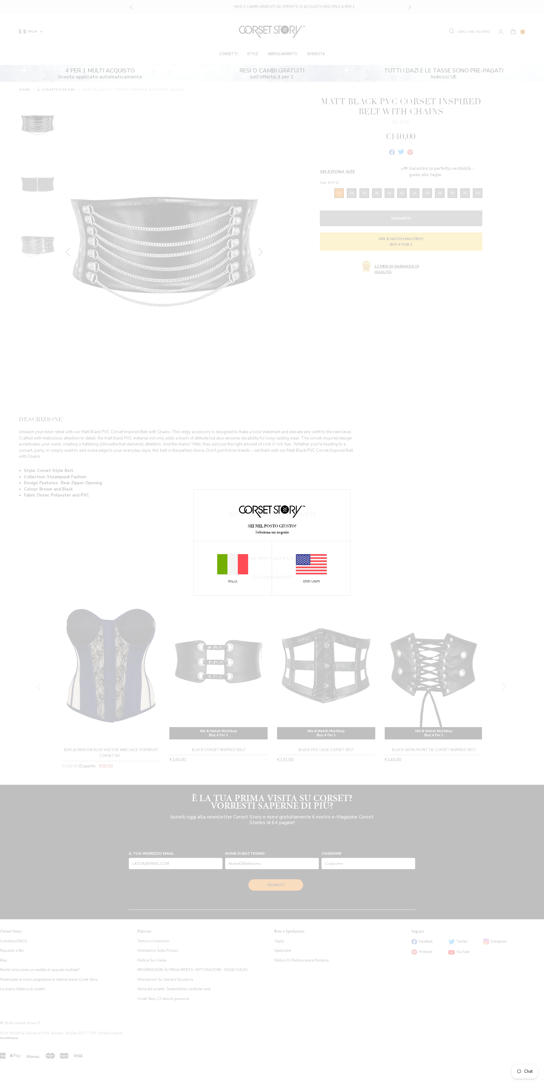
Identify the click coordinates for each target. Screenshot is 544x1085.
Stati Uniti (311, 581)
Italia (232, 581)
